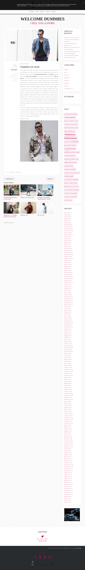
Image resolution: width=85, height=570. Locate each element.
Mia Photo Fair (72, 172)
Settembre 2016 (67, 446)
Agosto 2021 (67, 329)
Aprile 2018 (66, 409)
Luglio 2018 (66, 403)
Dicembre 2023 (67, 276)
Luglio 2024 (66, 262)
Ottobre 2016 (67, 445)
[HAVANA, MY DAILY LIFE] (28, 190)
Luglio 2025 (66, 238)
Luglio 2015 (66, 474)
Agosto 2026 (67, 212)
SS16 (77, 186)
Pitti (14, 79)
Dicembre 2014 (67, 488)
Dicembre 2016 (67, 441)
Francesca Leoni (68, 141)
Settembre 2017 (67, 423)
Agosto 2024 (67, 260)
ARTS (65, 72)
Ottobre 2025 (67, 232)
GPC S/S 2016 (40, 215)
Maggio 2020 (67, 359)
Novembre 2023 (68, 278)
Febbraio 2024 (67, 272)
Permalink (15, 81)
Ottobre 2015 (67, 468)
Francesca (27, 63)
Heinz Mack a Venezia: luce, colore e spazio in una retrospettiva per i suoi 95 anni (71, 39)
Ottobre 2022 (67, 302)
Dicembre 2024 (67, 252)
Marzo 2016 (67, 458)
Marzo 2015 (67, 482)
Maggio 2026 (67, 218)
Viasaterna (74, 193)
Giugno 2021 (67, 333)
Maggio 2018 (67, 407)
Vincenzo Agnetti (68, 196)
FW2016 (74, 145)
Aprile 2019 (66, 385)
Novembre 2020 (68, 347)
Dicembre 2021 (67, 322)
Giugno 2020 (67, 357)
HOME (37, 11)
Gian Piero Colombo (13, 77)
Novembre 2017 (68, 419)
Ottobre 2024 (67, 256)
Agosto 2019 (67, 377)
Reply (38, 539)
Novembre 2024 (68, 254)
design (73, 124)
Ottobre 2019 (67, 373)
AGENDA (66, 69)
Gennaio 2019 (67, 391)
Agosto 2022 (67, 306)
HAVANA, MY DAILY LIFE (27, 197)
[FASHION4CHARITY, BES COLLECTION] (12, 190)
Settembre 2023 (67, 282)
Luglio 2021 (66, 331)
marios (74, 162)
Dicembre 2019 (67, 369)
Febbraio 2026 (67, 224)
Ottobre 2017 (67, 421)
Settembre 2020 (67, 351)
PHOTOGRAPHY (67, 88)
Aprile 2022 (66, 314)
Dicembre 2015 (67, 464)
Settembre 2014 (67, 494)
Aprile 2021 (66, 337)
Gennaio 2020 (67, 367)
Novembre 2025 (68, 230)
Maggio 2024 (67, 266)
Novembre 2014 (68, 490)
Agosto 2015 (67, 472)
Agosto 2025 (67, 236)
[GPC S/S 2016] (45, 208)
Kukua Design (78, 548)
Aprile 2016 (66, 456)
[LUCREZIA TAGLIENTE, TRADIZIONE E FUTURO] (45, 190)
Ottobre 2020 (67, 349)
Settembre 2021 (67, 328)
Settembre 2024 (67, 258)
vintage (74, 196)
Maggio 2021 (67, 335)
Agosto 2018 (67, 401)
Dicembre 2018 (67, 393)
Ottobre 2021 (67, 326)
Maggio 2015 (67, 478)
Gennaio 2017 (67, 439)
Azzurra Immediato (70, 117)
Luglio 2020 (66, 355)
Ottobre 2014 (67, 492)
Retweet (41, 539)
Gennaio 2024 (67, 274)
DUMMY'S (66, 77)
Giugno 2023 (67, 286)
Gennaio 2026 (67, 226)
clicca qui (28, 5)
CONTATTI (48, 11)
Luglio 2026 (66, 214)
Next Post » (50, 179)
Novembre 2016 (68, 443)
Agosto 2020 (67, 353)
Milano (77, 172)
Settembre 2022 (67, 304)
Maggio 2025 (67, 242)
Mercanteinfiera (68, 169)
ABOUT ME (53, 11)
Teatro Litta (67, 193)
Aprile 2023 (66, 290)
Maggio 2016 (67, 454)
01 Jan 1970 (42, 541)
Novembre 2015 (68, 466)
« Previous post (9, 179)
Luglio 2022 (66, 308)
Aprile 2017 (66, 433)
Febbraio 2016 (67, 460)
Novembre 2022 (68, 300)
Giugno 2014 (67, 500)
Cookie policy (42, 552)
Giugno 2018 (67, 405)
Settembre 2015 (67, 470)
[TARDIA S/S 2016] (31, 45)
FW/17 (70, 145)
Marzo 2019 (67, 387)
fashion (72, 127)
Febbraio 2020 (67, 365)
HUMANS (66, 83)
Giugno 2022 (67, 310)
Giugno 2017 (67, 429)
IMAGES (66, 86)
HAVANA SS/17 (24, 215)
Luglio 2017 (66, 427)
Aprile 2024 (66, 268)
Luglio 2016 (66, 450)
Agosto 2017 (67, 425)
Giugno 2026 (67, 216)
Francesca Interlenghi (70, 136)
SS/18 (70, 186)
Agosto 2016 (67, 448)
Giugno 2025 (67, 240)
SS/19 (74, 186)
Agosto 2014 (67, 496)
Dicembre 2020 (67, 345)
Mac (77, 159)
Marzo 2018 (67, 411)
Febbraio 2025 (67, 248)
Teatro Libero (76, 190)
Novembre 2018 (68, 395)
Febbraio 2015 (67, 484)
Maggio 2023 (67, 288)
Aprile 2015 (66, 480)
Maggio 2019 (67, 383)
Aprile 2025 (66, 244)
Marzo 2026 (67, 222)
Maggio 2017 (67, 431)
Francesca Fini (71, 131)
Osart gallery (69, 176)
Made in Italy (68, 162)
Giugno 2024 (67, 264)
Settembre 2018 (67, 399)
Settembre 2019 (67, 375)
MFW (74, 169)
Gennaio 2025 (67, 250)
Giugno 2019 (67, 381)
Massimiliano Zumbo (69, 166)
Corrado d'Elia (68, 124)
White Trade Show (68, 200)
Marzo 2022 (67, 316)
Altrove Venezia (68, 114)
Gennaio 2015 (67, 486)
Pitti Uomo (70, 183)
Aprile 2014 (66, 502)
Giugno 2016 (67, 452)
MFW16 (66, 172)
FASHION (15, 75)
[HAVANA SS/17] (28, 208)
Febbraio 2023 (67, 294)
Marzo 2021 (67, 339)
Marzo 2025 (67, 246)
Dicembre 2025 (67, 228)
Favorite (46, 539)
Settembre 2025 (67, 234)
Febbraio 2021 (67, 341)
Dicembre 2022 (67, 298)
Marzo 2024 (67, 270)
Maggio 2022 (67, 312)
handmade (73, 159)
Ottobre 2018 (67, 397)
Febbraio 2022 (67, 318)
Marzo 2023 (67, 292)
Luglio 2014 (66, 498)
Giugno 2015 (67, 476)
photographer (68, 179)
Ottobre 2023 (67, 280)
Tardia (16, 79)
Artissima (75, 114)
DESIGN (66, 75)
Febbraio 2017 (67, 437)
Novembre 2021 (68, 324)
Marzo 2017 (67, 435)
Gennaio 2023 (67, 296)
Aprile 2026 (66, 220)
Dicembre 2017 (67, 417)
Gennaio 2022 (67, 320)
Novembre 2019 (68, 371)
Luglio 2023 (66, 284)
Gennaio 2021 (67, 343)
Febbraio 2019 (67, 389)
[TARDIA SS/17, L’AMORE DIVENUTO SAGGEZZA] (12, 208)
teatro (69, 189)
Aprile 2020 (66, 361)
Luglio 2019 (66, 379)
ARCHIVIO (42, 11)
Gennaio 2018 (67, 415)
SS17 (66, 190)
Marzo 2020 (67, 363)
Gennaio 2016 (67, 462)
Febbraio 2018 (67, 413)
